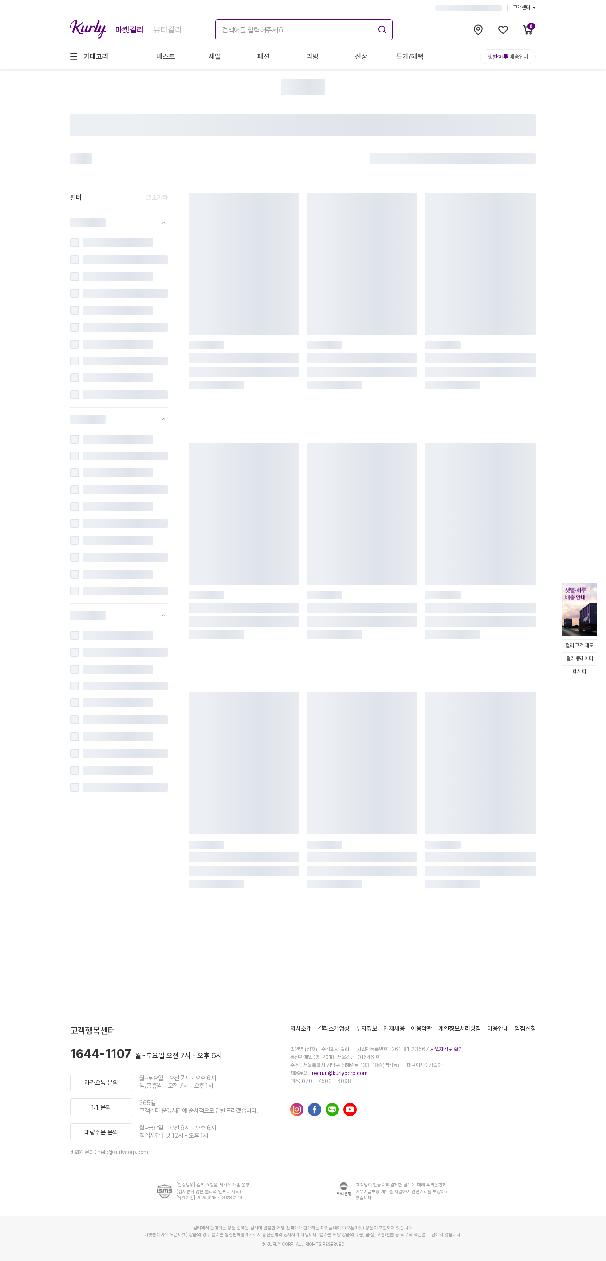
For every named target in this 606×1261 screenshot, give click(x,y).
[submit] (381, 28)
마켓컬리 (129, 29)
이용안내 (497, 1028)
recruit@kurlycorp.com (340, 1073)
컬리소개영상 (334, 1028)
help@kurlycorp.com (123, 1152)
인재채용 (394, 1028)
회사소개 (300, 1028)
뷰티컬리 (167, 29)
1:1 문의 (101, 1107)
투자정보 (366, 1028)
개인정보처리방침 (459, 1028)
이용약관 (421, 1028)
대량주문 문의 (101, 1132)
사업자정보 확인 (446, 1049)
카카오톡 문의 (101, 1082)
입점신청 (525, 1028)
